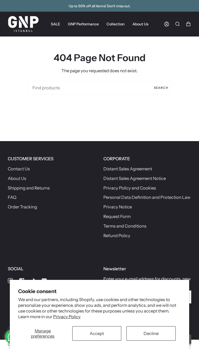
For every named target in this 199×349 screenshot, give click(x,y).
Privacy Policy (67, 316)
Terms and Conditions (124, 226)
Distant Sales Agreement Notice (134, 178)
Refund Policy (116, 235)
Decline (151, 333)
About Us (17, 178)
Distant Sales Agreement (127, 168)
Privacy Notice (117, 206)
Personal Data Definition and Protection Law (146, 197)
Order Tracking (22, 206)
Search (161, 88)
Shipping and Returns (29, 188)
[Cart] (188, 24)
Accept (97, 333)
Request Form (117, 216)
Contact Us (19, 168)
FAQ (12, 197)
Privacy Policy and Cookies (129, 188)
